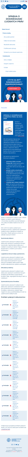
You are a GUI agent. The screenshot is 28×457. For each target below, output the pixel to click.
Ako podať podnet (9, 37)
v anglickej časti (5, 429)
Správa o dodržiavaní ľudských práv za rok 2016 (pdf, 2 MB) (15, 395)
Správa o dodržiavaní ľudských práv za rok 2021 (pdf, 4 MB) (15, 345)
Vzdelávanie (6, 56)
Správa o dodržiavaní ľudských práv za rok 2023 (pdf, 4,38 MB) (15, 324)
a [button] (22, 1)
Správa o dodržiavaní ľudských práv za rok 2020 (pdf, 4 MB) (16, 355)
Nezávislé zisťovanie (9, 44)
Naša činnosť (6, 29)
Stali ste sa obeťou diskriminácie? (14, 6)
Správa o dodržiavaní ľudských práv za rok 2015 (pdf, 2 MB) (15, 405)
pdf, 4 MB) (21, 135)
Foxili (21, 451)
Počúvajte (6, 304)
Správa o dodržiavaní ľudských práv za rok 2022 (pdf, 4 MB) (16, 335)
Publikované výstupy (10, 48)
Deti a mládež (8, 60)
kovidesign (14, 451)
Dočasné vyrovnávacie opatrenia (13, 52)
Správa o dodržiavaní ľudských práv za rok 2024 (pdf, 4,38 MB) (15, 314)
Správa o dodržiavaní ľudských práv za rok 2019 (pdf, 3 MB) (15, 365)
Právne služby (7, 33)
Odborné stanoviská (9, 40)
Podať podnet (13, 88)
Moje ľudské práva (11, 71)
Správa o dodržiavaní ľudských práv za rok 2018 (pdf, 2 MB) (15, 375)
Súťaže (6, 67)
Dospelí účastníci (9, 63)
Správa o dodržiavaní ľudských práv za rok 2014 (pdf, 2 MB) (15, 415)
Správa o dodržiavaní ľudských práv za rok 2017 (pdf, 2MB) (15, 385)
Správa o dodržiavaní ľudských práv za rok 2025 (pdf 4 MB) (15, 304)
